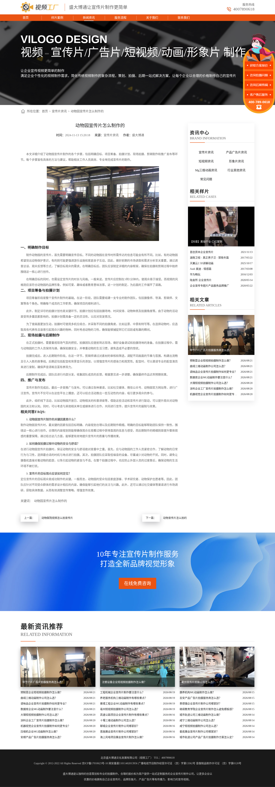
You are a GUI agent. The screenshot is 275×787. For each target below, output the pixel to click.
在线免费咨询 (137, 583)
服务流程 (120, 17)
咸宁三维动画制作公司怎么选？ (198, 720)
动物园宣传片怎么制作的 (87, 111)
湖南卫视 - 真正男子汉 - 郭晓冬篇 (209, 257)
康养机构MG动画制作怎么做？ (197, 692)
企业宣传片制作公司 (182, 773)
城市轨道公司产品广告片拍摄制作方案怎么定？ (207, 737)
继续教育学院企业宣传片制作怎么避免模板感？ (207, 709)
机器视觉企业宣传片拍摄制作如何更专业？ (214, 394)
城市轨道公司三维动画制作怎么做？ (200, 714)
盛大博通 (68, 773)
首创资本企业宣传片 (201, 252)
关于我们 (152, 17)
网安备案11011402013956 (123, 763)
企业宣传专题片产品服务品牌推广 (209, 285)
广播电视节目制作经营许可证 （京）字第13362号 (166, 763)
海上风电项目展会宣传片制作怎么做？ (122, 737)
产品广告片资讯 (236, 152)
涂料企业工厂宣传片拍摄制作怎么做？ (212, 388)
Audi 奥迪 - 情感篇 (200, 269)
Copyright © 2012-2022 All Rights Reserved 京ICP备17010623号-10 (71, 763)
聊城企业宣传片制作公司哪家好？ (119, 726)
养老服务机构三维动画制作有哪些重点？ (123, 698)
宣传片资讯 (59, 111)
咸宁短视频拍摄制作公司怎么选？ (199, 726)
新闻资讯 (89, 17)
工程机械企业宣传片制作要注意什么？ (122, 692)
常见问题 (206, 179)
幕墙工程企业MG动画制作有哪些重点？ (123, 703)
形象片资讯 (236, 161)
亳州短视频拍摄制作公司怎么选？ (119, 709)
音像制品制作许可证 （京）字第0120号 (218, 763)
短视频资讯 (206, 161)
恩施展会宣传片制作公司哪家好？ (119, 731)
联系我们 (184, 17)
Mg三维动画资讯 (206, 170)
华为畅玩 (195, 274)
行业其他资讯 (236, 170)
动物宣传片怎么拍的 (175, 518)
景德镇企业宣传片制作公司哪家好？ (200, 703)
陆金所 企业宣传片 (201, 280)
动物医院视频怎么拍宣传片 (57, 518)
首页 (26, 17)
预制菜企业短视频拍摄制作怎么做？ (211, 360)
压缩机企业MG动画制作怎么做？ (40, 731)
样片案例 (57, 17)
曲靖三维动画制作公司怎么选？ (208, 366)
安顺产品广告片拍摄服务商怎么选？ (41, 737)
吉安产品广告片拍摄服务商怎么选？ (200, 698)
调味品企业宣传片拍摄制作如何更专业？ (213, 371)
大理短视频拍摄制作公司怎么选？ (209, 383)
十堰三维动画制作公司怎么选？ (118, 720)
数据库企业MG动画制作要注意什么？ (211, 377)
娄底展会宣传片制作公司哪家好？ (199, 731)
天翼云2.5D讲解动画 (201, 263)
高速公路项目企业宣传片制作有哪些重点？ (125, 714)
